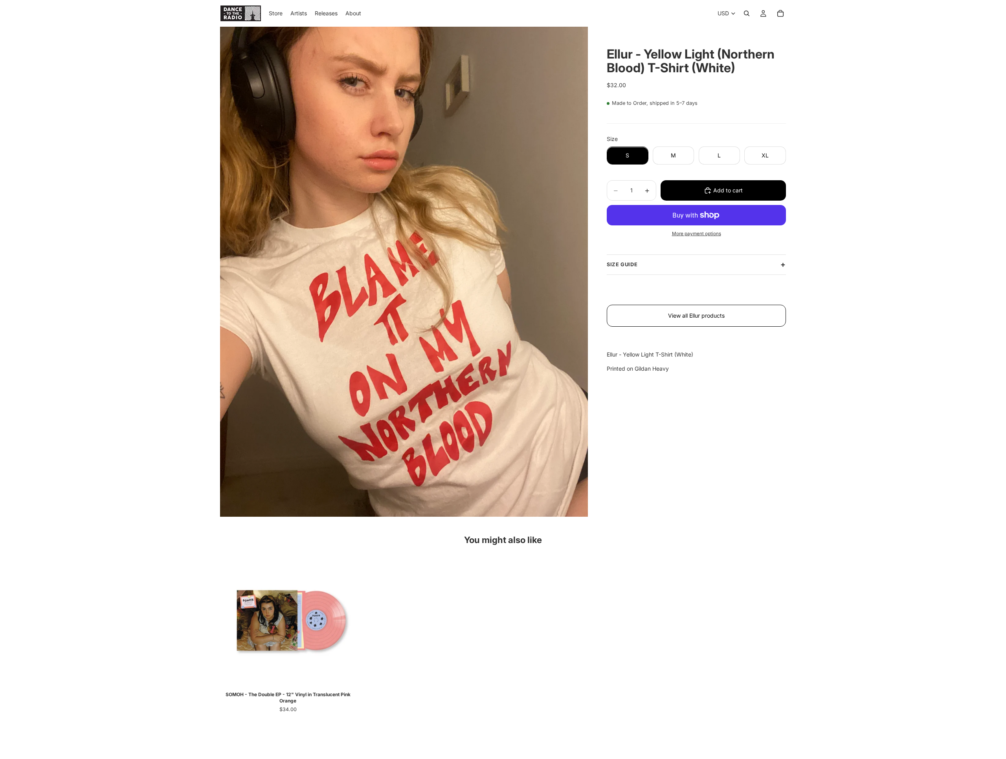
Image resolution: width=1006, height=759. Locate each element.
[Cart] (780, 13)
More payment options (696, 233)
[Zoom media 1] (404, 272)
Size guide (622, 264)
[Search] (746, 13)
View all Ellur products (696, 315)
